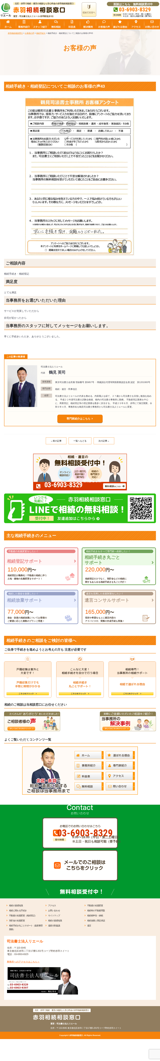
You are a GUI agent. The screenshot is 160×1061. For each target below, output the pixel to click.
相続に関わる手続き (18, 910)
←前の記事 (56, 441)
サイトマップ (54, 915)
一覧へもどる (80, 441)
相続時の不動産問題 (96, 910)
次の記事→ (103, 441)
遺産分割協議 (54, 925)
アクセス (52, 905)
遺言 (89, 925)
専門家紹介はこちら (78, 418)
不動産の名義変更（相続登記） (23, 915)
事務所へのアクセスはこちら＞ (23, 962)
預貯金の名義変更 (17, 920)
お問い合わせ (54, 910)
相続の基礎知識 (16, 905)
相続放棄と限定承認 (96, 920)
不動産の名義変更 (95, 905)
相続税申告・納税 (95, 915)
